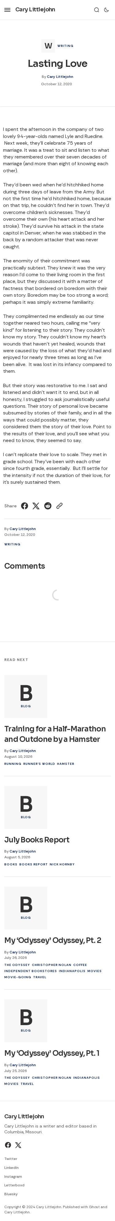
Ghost (94, 1206)
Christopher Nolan (51, 965)
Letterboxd (14, 1185)
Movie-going (17, 977)
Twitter (10, 1158)
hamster (65, 764)
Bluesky (11, 1194)
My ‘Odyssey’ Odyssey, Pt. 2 (53, 940)
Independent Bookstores (30, 971)
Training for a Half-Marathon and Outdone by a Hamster (55, 734)
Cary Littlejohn (60, 76)
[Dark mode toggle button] (106, 10)
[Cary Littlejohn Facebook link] (8, 1145)
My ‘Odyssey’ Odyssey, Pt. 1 (52, 1053)
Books (10, 864)
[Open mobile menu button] (7, 10)
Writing (65, 46)
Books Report (33, 864)
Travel (39, 977)
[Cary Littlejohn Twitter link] (17, 1145)
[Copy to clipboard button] (59, 505)
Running (12, 764)
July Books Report (37, 840)
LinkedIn (11, 1167)
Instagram (13, 1176)
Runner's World (39, 764)
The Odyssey (17, 965)
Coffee (80, 965)
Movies (94, 971)
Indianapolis (72, 971)
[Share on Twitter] (36, 505)
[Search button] (96, 10)
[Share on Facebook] (25, 505)
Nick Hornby (62, 864)
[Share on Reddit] (48, 505)
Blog (26, 706)
